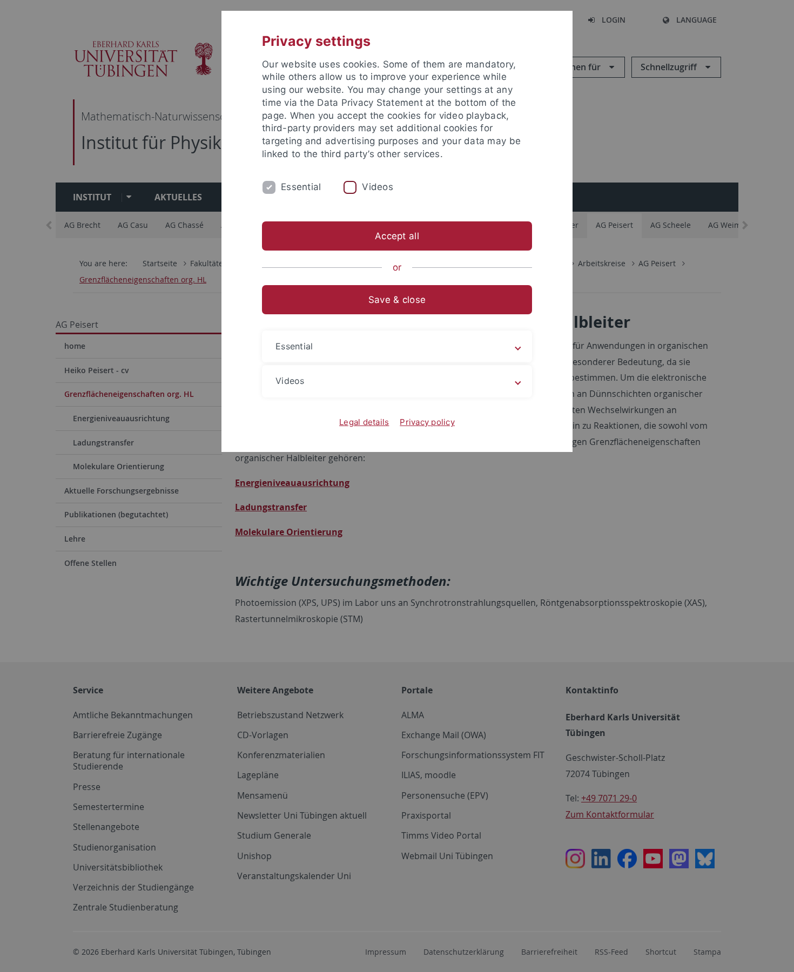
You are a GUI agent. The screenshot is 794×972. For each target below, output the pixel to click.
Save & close (397, 299)
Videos (377, 186)
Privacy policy (427, 422)
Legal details (364, 422)
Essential (301, 186)
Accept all (397, 236)
